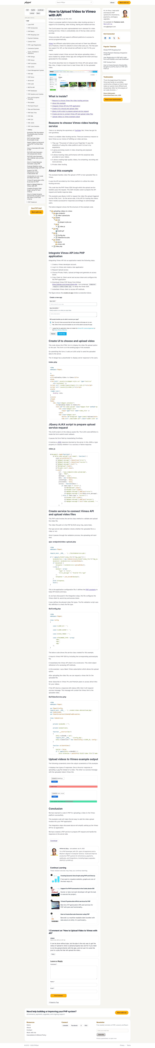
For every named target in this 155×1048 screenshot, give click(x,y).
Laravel (32, 13)
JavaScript (41, 10)
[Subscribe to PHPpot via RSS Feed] (118, 38)
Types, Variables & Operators (33, 52)
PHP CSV (30, 119)
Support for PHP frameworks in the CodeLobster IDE (32, 172)
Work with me (124, 2)
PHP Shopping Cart (33, 34)
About (112, 2)
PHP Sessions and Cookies (35, 94)
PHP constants (91, 589)
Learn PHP (31, 24)
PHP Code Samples (33, 126)
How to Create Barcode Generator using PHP (34, 163)
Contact (29, 1030)
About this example (58, 103)
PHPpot (36, 1045)
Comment (53, 964)
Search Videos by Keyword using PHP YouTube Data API (35, 144)
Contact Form (32, 41)
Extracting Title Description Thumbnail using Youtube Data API (35, 134)
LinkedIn (65, 1025)
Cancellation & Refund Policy (36, 1035)
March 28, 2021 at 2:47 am (57, 940)
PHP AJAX (31, 84)
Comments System (33, 48)
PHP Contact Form (109, 62)
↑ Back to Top (54, 1002)
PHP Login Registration (34, 45)
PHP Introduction (33, 28)
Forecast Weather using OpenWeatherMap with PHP (35, 167)
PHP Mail (30, 73)
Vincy (51, 19)
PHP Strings (31, 56)
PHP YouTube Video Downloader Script (33, 139)
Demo (29, 1025)
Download (53, 841)
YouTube (78, 130)
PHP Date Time (32, 112)
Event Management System (36, 70)
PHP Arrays (31, 60)
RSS (86, 1025)
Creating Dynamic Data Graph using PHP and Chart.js (34, 190)
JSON (59, 442)
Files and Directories (34, 109)
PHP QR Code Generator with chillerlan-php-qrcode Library (35, 158)
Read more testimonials (113, 99)
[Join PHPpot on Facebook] (109, 38)
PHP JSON (31, 123)
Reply (53, 954)
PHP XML (30, 116)
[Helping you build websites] (28, 2)
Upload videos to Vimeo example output (66, 117)
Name (52, 981)
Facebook (74, 1025)
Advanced (31, 80)
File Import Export (33, 106)
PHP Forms (31, 77)
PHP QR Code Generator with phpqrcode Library (34, 153)
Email (52, 988)
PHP (27, 10)
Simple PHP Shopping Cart (112, 50)
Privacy (122, 1045)
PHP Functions (32, 63)
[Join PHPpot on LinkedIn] (105, 38)
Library (30, 129)
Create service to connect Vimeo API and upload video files (72, 114)
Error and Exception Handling (33, 98)
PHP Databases (32, 90)
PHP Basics (31, 31)
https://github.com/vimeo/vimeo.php (64, 284)
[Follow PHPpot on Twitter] (114, 38)
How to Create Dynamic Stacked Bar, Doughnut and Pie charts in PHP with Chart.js (35, 196)
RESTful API (31, 87)
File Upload (31, 102)
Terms (129, 1045)
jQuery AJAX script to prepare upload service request (70, 111)
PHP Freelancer (32, 202)
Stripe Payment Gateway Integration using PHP (115, 53)
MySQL (33, 10)
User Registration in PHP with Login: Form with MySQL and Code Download (116, 58)
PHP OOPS (31, 67)
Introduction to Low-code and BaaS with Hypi (35, 177)
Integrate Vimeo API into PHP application (66, 106)
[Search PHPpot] (91, 2)
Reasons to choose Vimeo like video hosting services (70, 100)
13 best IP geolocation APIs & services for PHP (35, 181)
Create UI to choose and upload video (65, 108)
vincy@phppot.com (110, 27)
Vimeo (51, 43)
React (38, 13)
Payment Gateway (33, 38)
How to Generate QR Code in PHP (35, 149)
